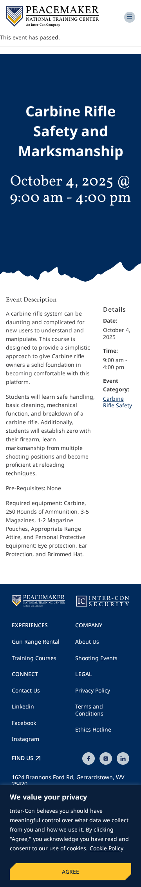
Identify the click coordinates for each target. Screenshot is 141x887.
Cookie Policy (106, 848)
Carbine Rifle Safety (117, 402)
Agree (70, 871)
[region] (70, 836)
